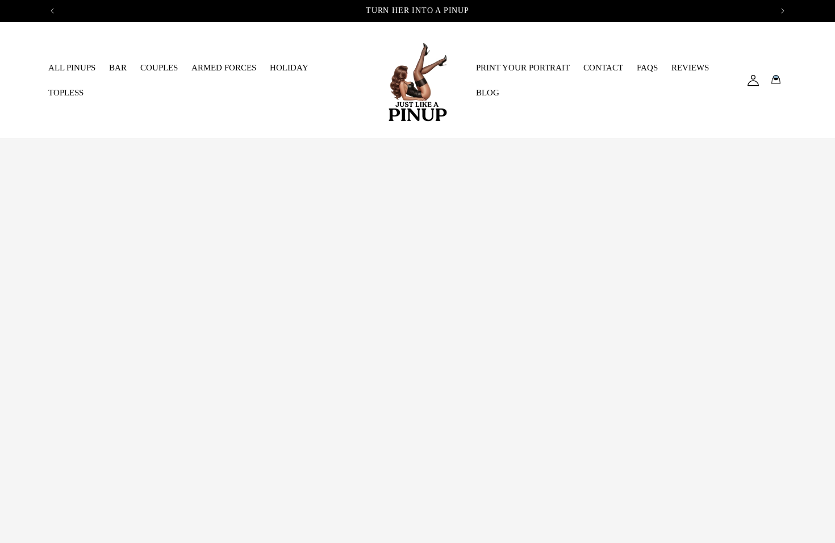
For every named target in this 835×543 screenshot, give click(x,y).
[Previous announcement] (52, 11)
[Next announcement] (782, 11)
